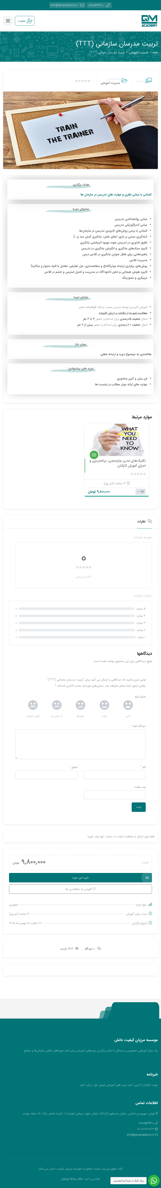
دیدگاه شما (138, 726)
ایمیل (73, 767)
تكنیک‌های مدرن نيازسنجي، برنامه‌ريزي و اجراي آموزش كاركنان (118, 463)
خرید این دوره (80, 877)
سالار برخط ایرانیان (72, 1178)
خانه (155, 52)
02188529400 (96, 5)
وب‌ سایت (140, 787)
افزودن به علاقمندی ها (140, 451)
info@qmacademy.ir (64, 5)
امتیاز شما (140, 696)
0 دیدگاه (89, 948)
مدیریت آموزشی (138, 52)
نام (143, 767)
